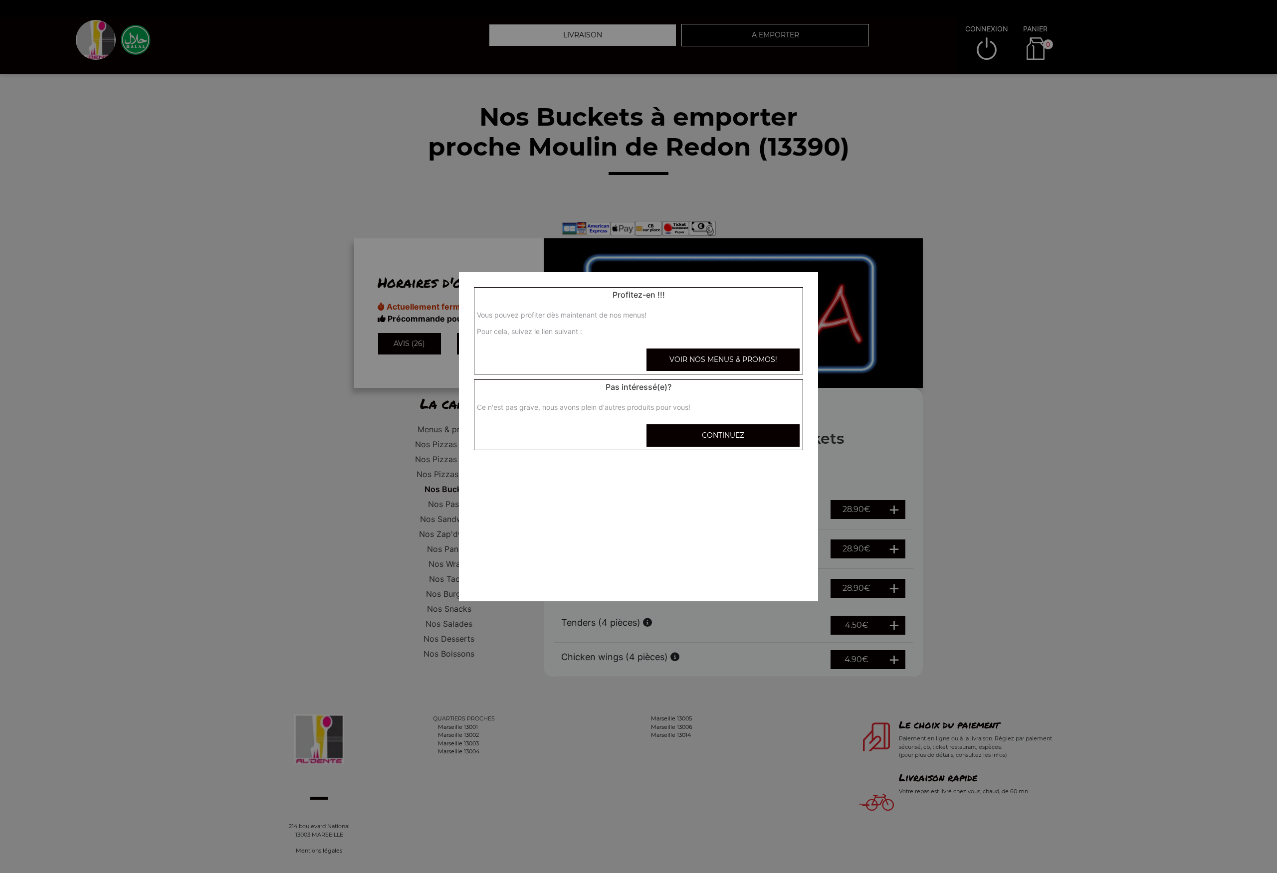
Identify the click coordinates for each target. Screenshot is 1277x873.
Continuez (723, 435)
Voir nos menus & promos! (723, 359)
